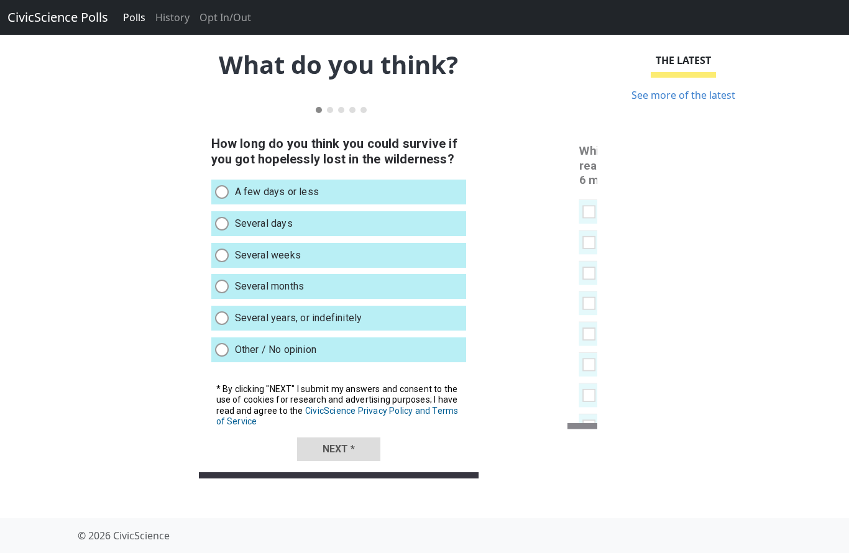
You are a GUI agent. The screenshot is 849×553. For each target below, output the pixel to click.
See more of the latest (683, 95)
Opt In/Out (225, 17)
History (172, 17)
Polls (134, 17)
